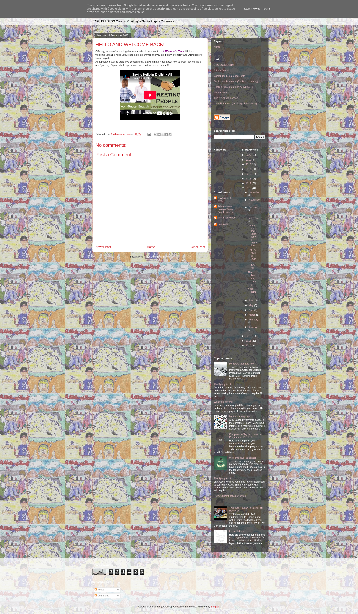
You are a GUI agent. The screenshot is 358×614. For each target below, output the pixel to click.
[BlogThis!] (159, 134)
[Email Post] (149, 134)
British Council (222, 70)
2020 (249, 155)
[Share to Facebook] (166, 134)
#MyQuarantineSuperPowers (231, 495)
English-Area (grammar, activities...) (233, 87)
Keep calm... (252, 291)
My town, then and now (241, 363)
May (251, 305)
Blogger (215, 606)
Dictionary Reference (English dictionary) (236, 81)
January (253, 327)
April (251, 310)
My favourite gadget (240, 416)
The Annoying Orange (252, 278)
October (253, 207)
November (254, 200)
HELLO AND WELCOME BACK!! (252, 259)
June (252, 300)
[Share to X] (163, 134)
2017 (249, 169)
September (253, 218)
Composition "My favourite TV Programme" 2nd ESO (245, 436)
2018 (249, 164)
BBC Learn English (224, 64)
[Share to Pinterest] (170, 134)
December (254, 192)
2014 (249, 183)
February (253, 319)
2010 (249, 345)
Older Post (198, 247)
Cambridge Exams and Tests (229, 76)
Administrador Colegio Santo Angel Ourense (226, 209)
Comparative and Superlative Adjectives (252, 235)
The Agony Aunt (222, 478)
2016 (249, 174)
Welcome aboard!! (223, 401)
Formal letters (236, 531)
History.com (220, 92)
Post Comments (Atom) (157, 256)
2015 (249, 178)
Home (151, 247)
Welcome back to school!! (243, 457)
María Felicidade (226, 217)
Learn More (252, 8)
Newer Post (103, 247)
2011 (249, 340)
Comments (103, 595)
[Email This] (156, 134)
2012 (249, 336)
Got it (267, 8)
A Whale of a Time (224, 199)
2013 (249, 188)
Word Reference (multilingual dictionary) (235, 103)
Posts (100, 589)
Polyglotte (223, 224)
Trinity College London (226, 98)
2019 (249, 159)
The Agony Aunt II (223, 384)
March (252, 314)
